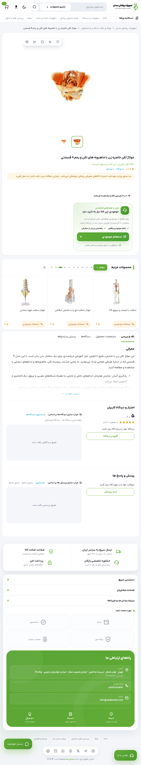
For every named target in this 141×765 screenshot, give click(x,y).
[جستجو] (34, 7)
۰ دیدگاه (120, 169)
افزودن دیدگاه (110, 436)
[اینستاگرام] (93, 751)
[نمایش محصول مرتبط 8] (82, 267)
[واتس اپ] (63, 751)
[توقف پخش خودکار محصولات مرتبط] (44, 267)
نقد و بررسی (127, 336)
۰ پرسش (110, 169)
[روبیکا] (48, 751)
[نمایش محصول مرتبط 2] (56, 267)
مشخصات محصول (106, 336)
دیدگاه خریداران (52, 420)
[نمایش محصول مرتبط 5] (69, 267)
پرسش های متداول (14, 18)
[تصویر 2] (64, 142)
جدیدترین (40, 482)
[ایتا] (55, 751)
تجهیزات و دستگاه (90, 18)
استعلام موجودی (112, 237)
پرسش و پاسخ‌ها (67, 336)
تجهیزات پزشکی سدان (126, 28)
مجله (29, 18)
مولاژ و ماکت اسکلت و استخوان (96, 28)
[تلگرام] (85, 751)
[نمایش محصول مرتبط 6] (73, 267)
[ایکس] (78, 751)
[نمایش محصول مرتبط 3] (60, 267)
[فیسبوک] (70, 751)
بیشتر (102, 267)
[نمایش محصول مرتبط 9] (87, 267)
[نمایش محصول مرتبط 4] (65, 267)
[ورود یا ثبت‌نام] (16, 6)
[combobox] (69, 7)
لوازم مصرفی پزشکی (69, 18)
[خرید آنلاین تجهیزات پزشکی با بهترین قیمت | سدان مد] (124, 7)
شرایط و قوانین (40, 739)
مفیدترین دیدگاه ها (72, 420)
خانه (105, 18)
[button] (70, 85)
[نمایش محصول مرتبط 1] (51, 267)
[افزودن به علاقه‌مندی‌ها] (58, 42)
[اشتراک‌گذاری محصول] (50, 42)
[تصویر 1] (77, 142)
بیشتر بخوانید (72, 393)
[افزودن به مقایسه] (27, 42)
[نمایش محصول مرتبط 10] (91, 267)
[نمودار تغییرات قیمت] (34, 42)
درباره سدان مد (59, 739)
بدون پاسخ (27, 482)
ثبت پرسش (110, 491)
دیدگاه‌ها (86, 336)
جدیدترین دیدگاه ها (35, 414)
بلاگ (96, 739)
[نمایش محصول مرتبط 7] (78, 267)
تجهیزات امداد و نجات (46, 18)
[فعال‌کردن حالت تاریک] (24, 6)
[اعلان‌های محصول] (42, 42)
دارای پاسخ (14, 482)
